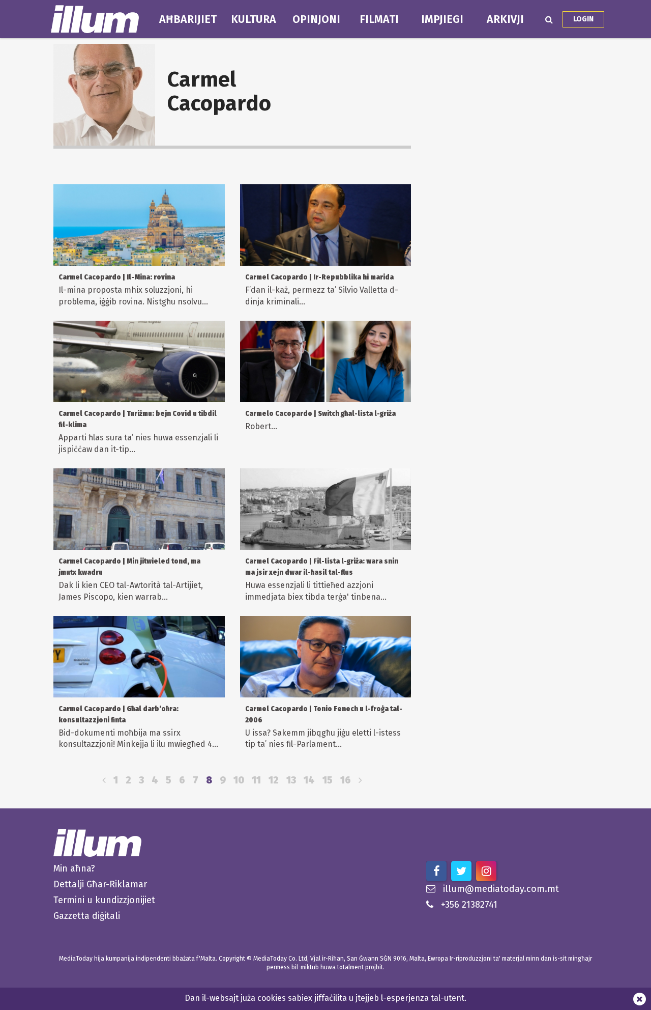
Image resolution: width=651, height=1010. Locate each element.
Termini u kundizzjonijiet (104, 900)
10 (238, 780)
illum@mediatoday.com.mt (501, 888)
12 (274, 780)
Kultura (253, 19)
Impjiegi (442, 19)
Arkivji (505, 19)
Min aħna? (74, 868)
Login (583, 19)
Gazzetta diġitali (86, 915)
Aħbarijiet (188, 19)
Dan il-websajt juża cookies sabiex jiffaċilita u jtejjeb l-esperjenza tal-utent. (325, 998)
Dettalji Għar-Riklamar (100, 884)
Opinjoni (316, 19)
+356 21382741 (469, 904)
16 (345, 780)
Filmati (379, 19)
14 (309, 780)
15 (327, 780)
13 (291, 780)
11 (256, 780)
